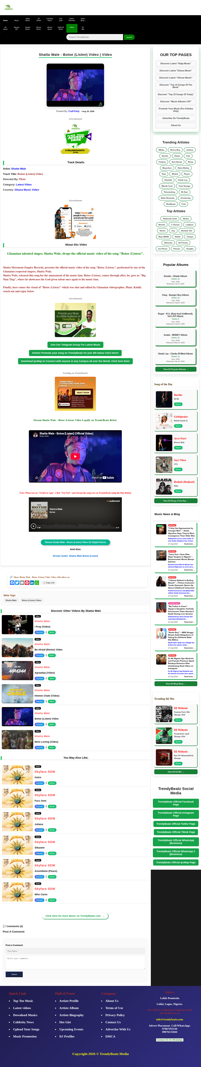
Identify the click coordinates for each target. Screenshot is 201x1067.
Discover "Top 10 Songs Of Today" (176, 94)
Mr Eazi (184, 192)
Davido (165, 156)
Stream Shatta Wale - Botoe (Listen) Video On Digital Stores (75, 542)
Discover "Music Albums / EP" (176, 101)
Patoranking (169, 192)
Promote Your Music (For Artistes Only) (176, 109)
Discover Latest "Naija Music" (175, 63)
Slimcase (168, 243)
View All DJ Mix (176, 772)
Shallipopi (171, 204)
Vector (162, 231)
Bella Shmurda (167, 198)
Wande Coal (167, 186)
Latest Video (24, 184)
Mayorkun (167, 168)
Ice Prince (162, 249)
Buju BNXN (163, 237)
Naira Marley (183, 168)
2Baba (161, 150)
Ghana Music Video (27, 189)
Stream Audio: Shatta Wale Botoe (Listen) (75, 556)
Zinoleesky (185, 198)
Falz (188, 156)
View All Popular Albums (175, 369)
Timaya (190, 237)
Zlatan (177, 156)
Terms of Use (114, 1008)
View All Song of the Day (176, 501)
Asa (173, 231)
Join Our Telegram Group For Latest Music (75, 344)
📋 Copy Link (49, 583)
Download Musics (25, 1015)
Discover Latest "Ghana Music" (176, 70)
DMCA (110, 1036)
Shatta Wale (18, 168)
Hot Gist (65, 1022)
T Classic (175, 225)
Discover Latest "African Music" (176, 78)
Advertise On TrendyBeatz (176, 118)
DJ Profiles (66, 1036)
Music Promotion (25, 1036)
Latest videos (22, 1008)
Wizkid (175, 174)
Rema (190, 162)
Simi (164, 174)
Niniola (161, 225)
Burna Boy (175, 150)
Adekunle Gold (170, 219)
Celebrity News (23, 1022)
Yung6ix (190, 249)
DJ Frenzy (183, 243)
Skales (186, 219)
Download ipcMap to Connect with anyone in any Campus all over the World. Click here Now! (75, 361)
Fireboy (162, 162)
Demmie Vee (186, 231)
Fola (184, 204)
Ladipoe (189, 225)
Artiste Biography (71, 1015)
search (129, 37)
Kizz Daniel (177, 162)
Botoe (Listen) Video (31, 600)
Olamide (168, 180)
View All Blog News (176, 684)
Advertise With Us (117, 1029)
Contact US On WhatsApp (169, 1040)
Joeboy (189, 150)
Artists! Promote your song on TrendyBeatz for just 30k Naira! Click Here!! (75, 353)
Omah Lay (182, 180)
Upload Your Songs (26, 1029)
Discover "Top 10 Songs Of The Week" (176, 86)
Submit (14, 974)
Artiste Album (69, 1008)
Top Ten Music (23, 1001)
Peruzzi (176, 249)
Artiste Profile (68, 1001)
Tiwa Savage (184, 186)
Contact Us (113, 1022)
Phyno (187, 174)
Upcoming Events (71, 1029)
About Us (176, 125)
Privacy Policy (115, 1015)
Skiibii (177, 237)
